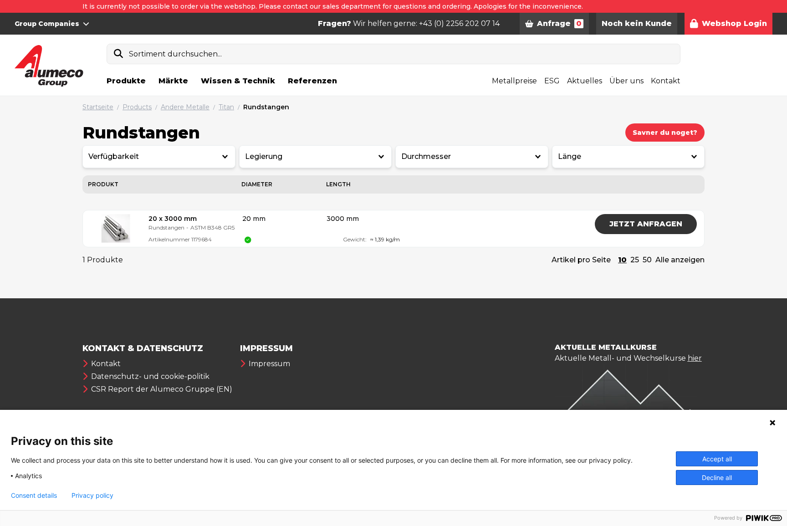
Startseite (97, 107)
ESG (552, 81)
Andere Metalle (185, 107)
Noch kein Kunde (637, 23)
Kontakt (665, 81)
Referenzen (312, 81)
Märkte (173, 81)
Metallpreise (514, 81)
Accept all (717, 459)
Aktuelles (584, 81)
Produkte (126, 81)
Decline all (717, 477)
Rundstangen (266, 107)
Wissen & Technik (238, 81)
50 (647, 259)
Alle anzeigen (680, 259)
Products (137, 107)
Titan (226, 107)
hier (695, 358)
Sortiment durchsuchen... (175, 54)
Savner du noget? (665, 132)
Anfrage (559, 23)
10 (622, 259)
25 (634, 259)
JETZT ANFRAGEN (645, 224)
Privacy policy (92, 495)
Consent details (34, 495)
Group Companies (47, 24)
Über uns (626, 81)
